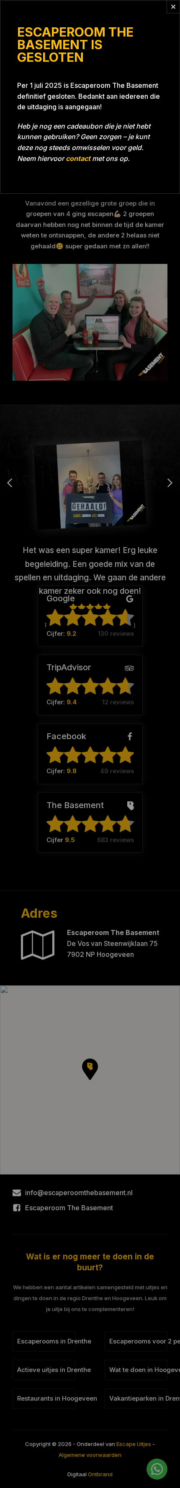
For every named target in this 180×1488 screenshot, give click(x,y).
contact (78, 158)
